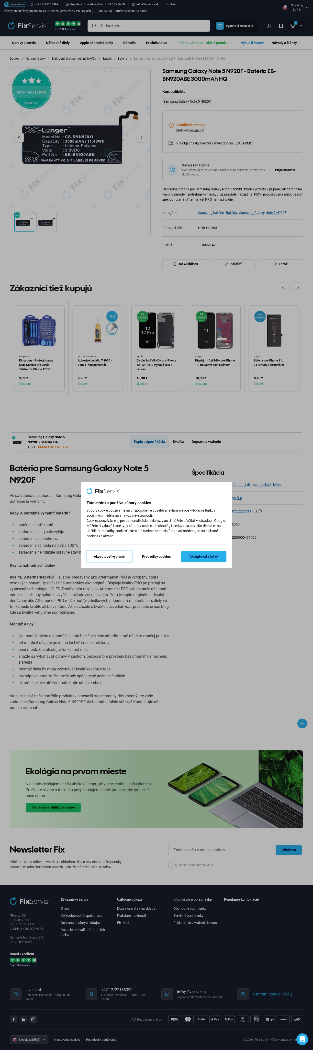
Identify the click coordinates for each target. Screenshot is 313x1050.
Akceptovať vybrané (109, 556)
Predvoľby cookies (156, 556)
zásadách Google (212, 521)
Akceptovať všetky (204, 556)
